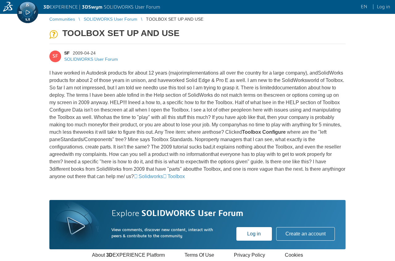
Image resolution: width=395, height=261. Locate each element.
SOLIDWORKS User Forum (91, 59)
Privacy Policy (249, 255)
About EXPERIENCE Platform (128, 255)
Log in (254, 233)
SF (67, 53)
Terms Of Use (199, 255)
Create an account (305, 233)
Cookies (294, 255)
